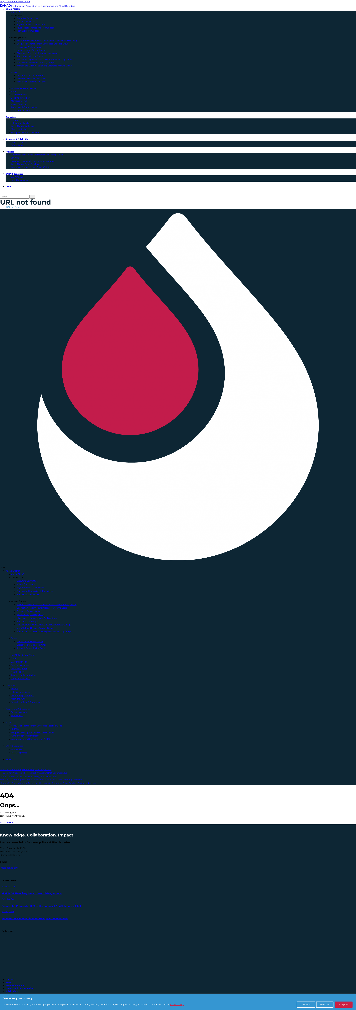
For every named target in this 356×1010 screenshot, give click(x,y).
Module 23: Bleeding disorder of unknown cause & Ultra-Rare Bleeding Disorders (41, 779)
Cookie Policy (177, 1004)
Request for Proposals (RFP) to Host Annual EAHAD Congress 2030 (33, 773)
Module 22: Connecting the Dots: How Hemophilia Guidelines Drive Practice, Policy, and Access (48, 783)
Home (3, 207)
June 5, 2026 (8, 899)
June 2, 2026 (8, 911)
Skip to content (8, 1)
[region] (178, 1002)
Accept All (343, 1004)
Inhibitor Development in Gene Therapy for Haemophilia (28, 776)
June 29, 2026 (8, 886)
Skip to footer (23, 1)
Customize (306, 1004)
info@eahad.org (9, 867)
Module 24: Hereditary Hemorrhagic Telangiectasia (25, 769)
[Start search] (32, 197)
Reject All (324, 1004)
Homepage (6, 822)
